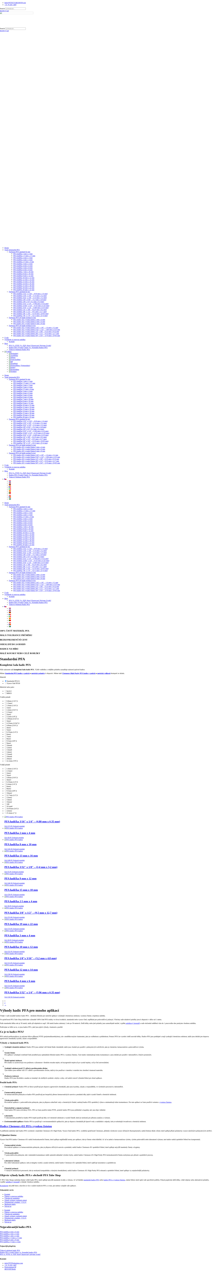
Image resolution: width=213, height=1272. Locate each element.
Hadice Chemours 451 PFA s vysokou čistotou (26, 1126)
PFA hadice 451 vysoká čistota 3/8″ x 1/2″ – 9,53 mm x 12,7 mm (36, 334)
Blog (6, 344)
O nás (6, 338)
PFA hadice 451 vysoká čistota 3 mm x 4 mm (29, 320)
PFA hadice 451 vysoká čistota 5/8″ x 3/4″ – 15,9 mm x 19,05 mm (36, 336)
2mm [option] (9, 714)
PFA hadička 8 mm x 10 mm (23, 274)
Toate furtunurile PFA (12, 250)
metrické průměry (38, 673)
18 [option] (8, 804)
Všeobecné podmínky (12, 1198)
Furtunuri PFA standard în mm (19, 252)
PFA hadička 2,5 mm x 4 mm (23, 262)
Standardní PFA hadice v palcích (17, 673)
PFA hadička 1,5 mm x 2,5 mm (24, 256)
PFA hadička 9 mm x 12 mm (23, 276)
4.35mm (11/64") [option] (13, 723)
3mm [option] (9, 721)
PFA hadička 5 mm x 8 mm (23, 268)
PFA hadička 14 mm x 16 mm (23, 284)
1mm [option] (9, 708)
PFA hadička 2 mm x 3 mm (23, 258)
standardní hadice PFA (91, 1180)
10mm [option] (9, 745)
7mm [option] (9, 736)
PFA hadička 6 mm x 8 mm (23, 270)
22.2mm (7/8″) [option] (12, 761)
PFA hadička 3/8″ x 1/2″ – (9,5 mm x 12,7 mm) (30, 312)
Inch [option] (9, 691)
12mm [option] (9, 748)
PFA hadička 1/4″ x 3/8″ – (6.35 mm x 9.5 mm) (30, 310)
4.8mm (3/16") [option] (12, 725)
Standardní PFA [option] (13, 681)
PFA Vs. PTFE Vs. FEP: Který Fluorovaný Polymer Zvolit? (30, 346)
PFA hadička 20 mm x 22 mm (23, 290)
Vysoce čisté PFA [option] (13, 683)
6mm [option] (9, 734)
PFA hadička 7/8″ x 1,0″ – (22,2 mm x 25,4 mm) (30, 316)
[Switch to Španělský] (13, 363)
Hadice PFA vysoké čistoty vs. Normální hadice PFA (18, 1252)
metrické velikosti (103, 673)
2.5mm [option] (9, 712)
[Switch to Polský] (12, 367)
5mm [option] (9, 730)
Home (6, 248)
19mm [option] (9, 756)
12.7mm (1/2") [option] (12, 795)
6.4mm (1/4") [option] (12, 784)
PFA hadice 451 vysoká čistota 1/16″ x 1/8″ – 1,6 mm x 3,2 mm (35, 328)
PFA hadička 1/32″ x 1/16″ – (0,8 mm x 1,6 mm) (30, 294)
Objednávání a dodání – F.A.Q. (15, 1202)
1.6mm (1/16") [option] (12, 705)
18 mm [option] (9, 806)
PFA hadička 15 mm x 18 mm (23, 286)
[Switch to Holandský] (13, 353)
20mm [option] (9, 759)
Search (2, 9)
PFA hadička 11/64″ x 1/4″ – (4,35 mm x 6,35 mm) (31, 306)
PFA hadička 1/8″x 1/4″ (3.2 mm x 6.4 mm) (28, 302)
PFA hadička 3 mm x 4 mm (23, 264)
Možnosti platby (10, 1204)
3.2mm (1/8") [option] (12, 717)
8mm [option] (9, 739)
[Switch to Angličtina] (13, 355)
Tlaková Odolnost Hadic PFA (19, 350)
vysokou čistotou (165, 1102)
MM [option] (9, 693)
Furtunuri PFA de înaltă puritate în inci (22, 326)
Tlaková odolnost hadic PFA (10, 1250)
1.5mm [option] (9, 703)
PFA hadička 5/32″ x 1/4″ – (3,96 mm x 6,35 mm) (30, 304)
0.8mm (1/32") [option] (12, 701)
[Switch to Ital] (11, 361)
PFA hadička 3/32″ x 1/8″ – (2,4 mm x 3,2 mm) (30, 298)
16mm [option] (9, 802)
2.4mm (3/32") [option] (12, 710)
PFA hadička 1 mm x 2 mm (23, 254)
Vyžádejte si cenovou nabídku (14, 340)
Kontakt (12, 342)
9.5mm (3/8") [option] (12, 741)
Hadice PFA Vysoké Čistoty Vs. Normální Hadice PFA (28, 348)
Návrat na (7, 1206)
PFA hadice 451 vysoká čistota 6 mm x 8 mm (29, 324)
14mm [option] (9, 752)
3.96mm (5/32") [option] (13, 719)
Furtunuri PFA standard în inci (19, 292)
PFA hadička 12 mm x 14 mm (23, 280)
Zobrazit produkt (19, 826)
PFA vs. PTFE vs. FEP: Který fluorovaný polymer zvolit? (20, 1254)
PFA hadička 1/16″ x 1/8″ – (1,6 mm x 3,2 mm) (30, 296)
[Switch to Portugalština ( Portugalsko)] (19, 365)
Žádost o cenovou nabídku (13, 1196)
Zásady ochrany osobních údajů (15, 1200)
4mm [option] (9, 728)
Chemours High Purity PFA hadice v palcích (79, 673)
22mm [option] (9, 811)
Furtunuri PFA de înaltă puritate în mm (22, 318)
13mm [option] (9, 750)
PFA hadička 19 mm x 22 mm (23, 288)
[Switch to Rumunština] (14, 369)
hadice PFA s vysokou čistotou (114, 1180)
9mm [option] (9, 743)
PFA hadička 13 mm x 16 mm (23, 282)
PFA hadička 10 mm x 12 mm (23, 278)
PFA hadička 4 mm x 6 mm (23, 266)
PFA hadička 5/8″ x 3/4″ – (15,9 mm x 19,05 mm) (30, 314)
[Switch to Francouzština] (14, 359)
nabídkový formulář (132, 1023)
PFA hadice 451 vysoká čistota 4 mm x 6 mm (29, 322)
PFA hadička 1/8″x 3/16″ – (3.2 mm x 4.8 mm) (29, 300)
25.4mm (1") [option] (12, 813)
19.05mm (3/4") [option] (13, 809)
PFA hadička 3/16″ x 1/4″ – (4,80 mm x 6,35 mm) (30, 308)
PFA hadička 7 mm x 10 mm (23, 272)
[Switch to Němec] (12, 357)
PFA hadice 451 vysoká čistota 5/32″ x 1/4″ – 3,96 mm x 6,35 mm (36, 330)
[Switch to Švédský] (13, 371)
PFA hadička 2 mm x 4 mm (23, 260)
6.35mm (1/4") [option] (12, 732)
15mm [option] (9, 754)
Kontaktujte (4, 1186)
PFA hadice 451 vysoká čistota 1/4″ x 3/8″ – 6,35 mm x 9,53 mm (36, 332)
